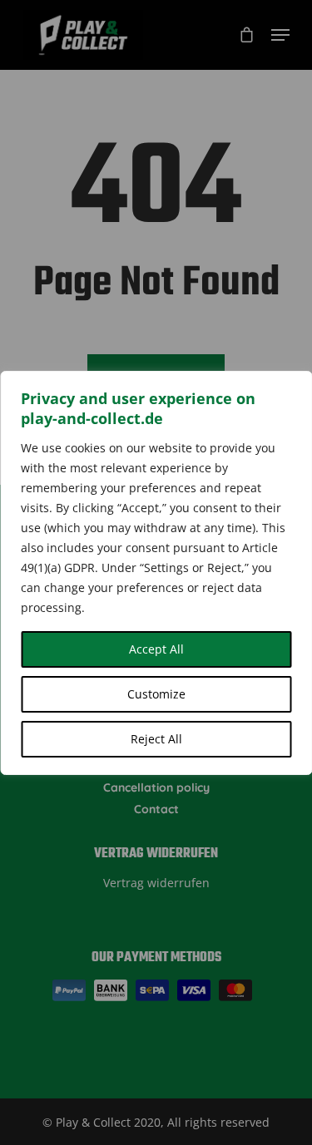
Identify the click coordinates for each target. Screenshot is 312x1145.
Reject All (156, 739)
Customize (156, 694)
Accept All (156, 649)
